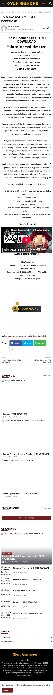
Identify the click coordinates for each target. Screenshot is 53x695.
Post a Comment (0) (26, 518)
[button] (44, 3)
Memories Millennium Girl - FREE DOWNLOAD (31, 568)
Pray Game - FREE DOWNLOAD (25, 602)
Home (3, 12)
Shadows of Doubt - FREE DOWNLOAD (28, 613)
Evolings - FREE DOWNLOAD (15, 414)
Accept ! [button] (7, 690)
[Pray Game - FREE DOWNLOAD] (6, 605)
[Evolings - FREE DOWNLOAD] (6, 594)
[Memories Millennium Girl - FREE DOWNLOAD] (6, 571)
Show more (47, 376)
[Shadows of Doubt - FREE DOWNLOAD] (6, 616)
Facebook (17, 343)
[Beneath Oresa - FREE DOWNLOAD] (6, 582)
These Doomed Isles (14, 12)
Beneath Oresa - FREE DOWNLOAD (27, 579)
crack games (13, 336)
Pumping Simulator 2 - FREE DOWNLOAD (20, 494)
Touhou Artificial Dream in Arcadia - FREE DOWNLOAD (26, 454)
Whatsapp (40, 343)
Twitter (29, 343)
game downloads (25, 336)
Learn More (46, 685)
